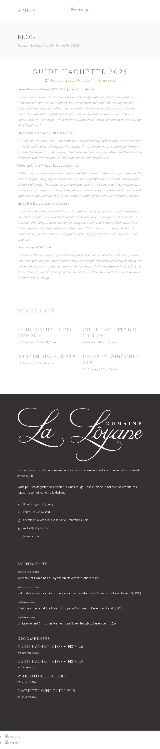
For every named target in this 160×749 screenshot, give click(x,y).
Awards (36, 46)
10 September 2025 (30, 342)
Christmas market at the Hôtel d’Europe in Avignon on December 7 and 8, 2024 (71, 608)
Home (22, 46)
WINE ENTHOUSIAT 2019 (47, 357)
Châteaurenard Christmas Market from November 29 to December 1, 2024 (67, 623)
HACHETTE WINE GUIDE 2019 (46, 691)
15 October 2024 (26, 602)
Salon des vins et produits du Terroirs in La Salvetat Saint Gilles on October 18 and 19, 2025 (79, 593)
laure (85, 80)
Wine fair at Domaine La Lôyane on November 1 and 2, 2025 (58, 578)
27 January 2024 (59, 80)
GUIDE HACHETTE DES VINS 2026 (50, 646)
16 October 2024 (94, 342)
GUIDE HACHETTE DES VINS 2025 (50, 661)
